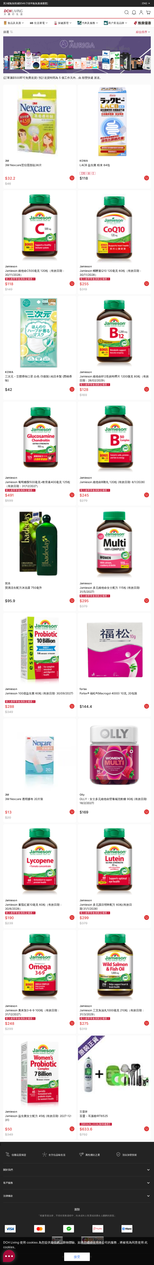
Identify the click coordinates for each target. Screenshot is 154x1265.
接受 (77, 1257)
